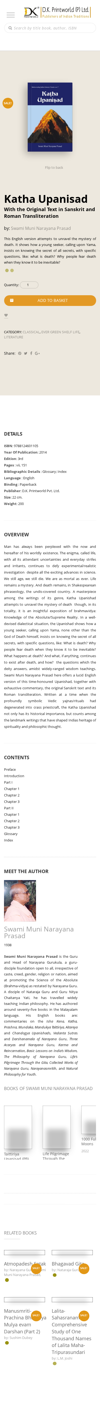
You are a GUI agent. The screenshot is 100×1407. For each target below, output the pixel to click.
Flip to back (54, 167)
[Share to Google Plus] (36, 353)
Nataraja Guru (69, 1339)
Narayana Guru (22, 1340)
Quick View (72, 1293)
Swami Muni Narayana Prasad (41, 228)
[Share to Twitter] (25, 353)
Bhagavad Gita (68, 1333)
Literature (13, 337)
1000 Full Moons (89, 1154)
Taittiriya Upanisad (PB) (16, 1169)
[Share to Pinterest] (19, 353)
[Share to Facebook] (30, 353)
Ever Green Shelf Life (59, 332)
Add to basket (52, 300)
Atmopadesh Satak (25, 1334)
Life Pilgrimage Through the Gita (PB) (55, 1170)
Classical (31, 332)
